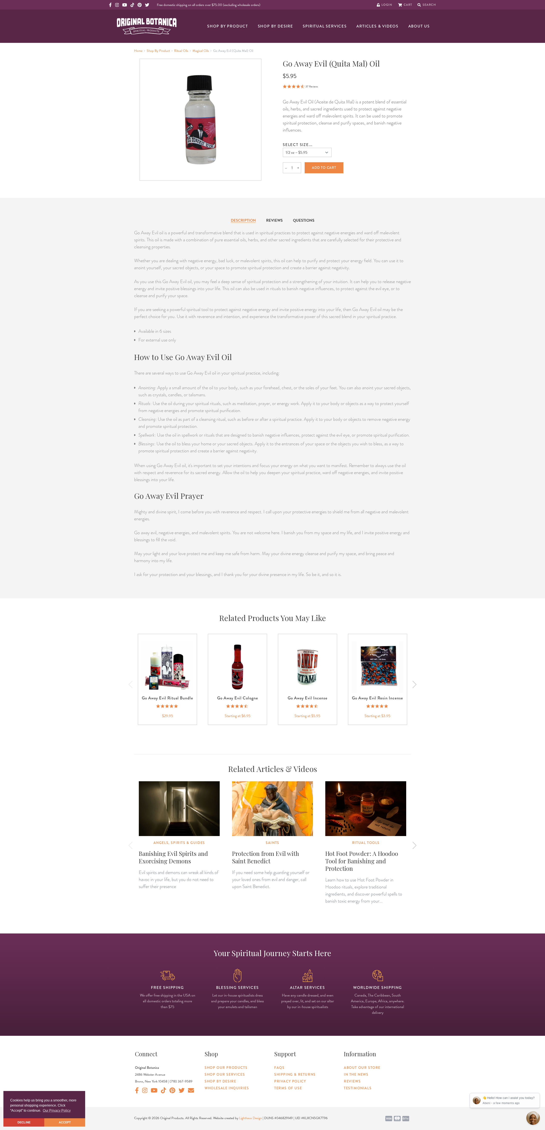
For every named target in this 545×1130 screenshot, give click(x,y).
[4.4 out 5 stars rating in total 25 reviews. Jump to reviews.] (307, 706)
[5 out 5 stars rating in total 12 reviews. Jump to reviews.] (377, 706)
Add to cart (324, 167)
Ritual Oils (181, 50)
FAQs (279, 1067)
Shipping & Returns (295, 1074)
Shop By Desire (275, 26)
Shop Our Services (225, 1074)
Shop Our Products (226, 1067)
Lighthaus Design (250, 1118)
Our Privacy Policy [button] (57, 1110)
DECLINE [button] (23, 1122)
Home (138, 50)
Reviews (274, 220)
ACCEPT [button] (65, 1122)
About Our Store (362, 1067)
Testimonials (357, 1088)
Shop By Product (227, 26)
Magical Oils (200, 50)
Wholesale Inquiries (227, 1088)
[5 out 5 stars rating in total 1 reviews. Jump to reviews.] (167, 706)
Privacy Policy (290, 1081)
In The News (356, 1074)
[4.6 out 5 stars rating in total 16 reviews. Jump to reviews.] (237, 706)
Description (243, 220)
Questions (303, 220)
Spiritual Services (325, 26)
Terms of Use (288, 1088)
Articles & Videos (377, 26)
